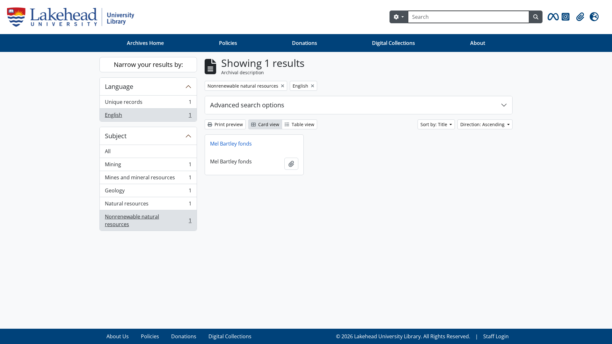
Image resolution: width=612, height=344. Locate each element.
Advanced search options (247, 105)
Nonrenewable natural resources (148, 220)
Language (119, 86)
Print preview (228, 124)
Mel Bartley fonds (231, 143)
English (148, 116)
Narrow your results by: (148, 64)
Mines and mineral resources (148, 179)
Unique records (148, 103)
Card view (268, 124)
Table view (302, 124)
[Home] (73, 17)
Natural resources (148, 205)
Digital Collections (393, 43)
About (477, 43)
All (108, 151)
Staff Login (496, 336)
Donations (304, 43)
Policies (228, 43)
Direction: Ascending (483, 124)
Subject (116, 136)
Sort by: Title (434, 124)
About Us (117, 336)
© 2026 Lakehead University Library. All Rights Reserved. (403, 336)
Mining (148, 166)
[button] (552, 17)
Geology (148, 192)
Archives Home (145, 43)
